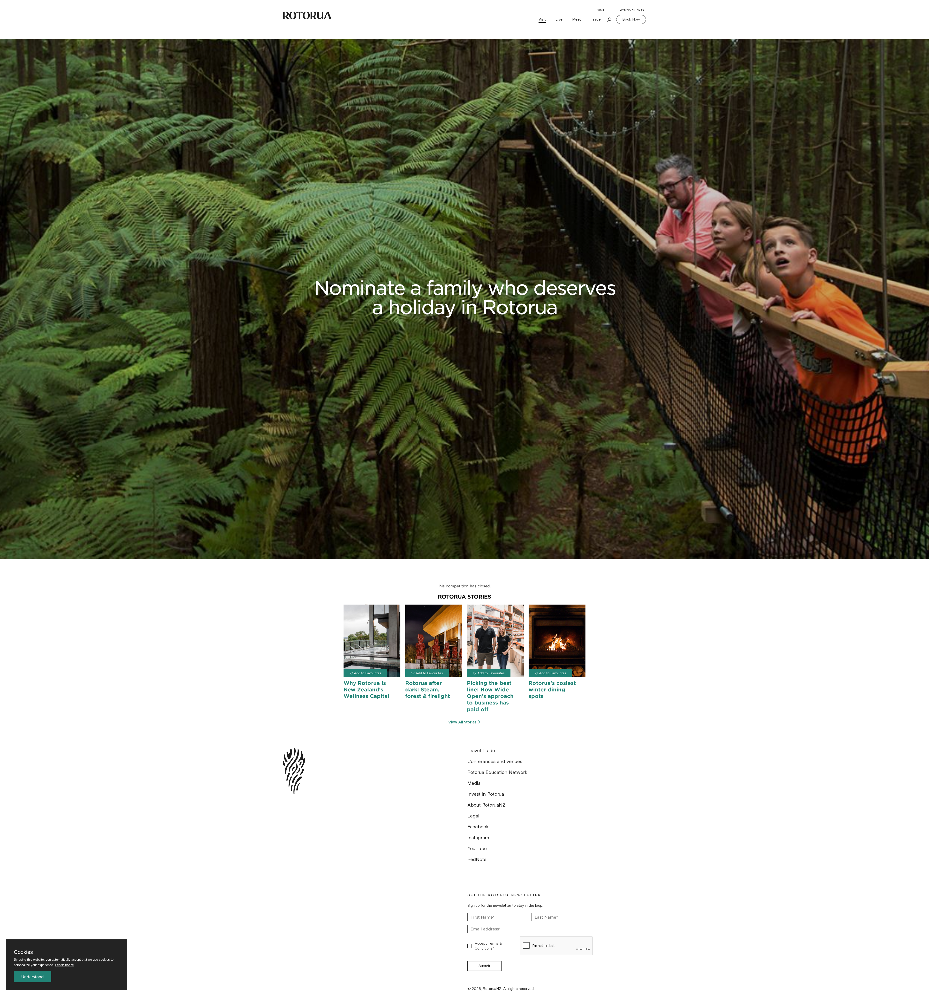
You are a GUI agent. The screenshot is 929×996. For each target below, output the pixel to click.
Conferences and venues (494, 761)
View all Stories (462, 722)
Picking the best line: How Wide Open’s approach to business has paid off (490, 696)
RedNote (477, 859)
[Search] (609, 19)
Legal (473, 816)
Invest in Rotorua (485, 794)
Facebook (478, 826)
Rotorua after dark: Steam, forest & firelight (427, 689)
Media (473, 783)
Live (558, 19)
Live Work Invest (633, 9)
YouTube (477, 848)
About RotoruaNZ (486, 805)
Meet (576, 19)
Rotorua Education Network (497, 772)
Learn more (64, 965)
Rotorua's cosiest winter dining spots (552, 689)
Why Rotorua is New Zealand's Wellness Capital (366, 689)
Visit (600, 9)
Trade (596, 19)
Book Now (631, 19)
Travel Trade (481, 750)
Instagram (478, 837)
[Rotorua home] (307, 15)
